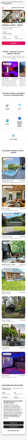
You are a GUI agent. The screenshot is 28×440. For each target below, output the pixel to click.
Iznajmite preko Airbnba (17, 7)
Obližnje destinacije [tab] (6, 388)
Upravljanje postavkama (13, 430)
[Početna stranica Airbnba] (3, 7)
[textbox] (7, 39)
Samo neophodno (13, 426)
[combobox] (13, 33)
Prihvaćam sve (13, 423)
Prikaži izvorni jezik (7, 3)
